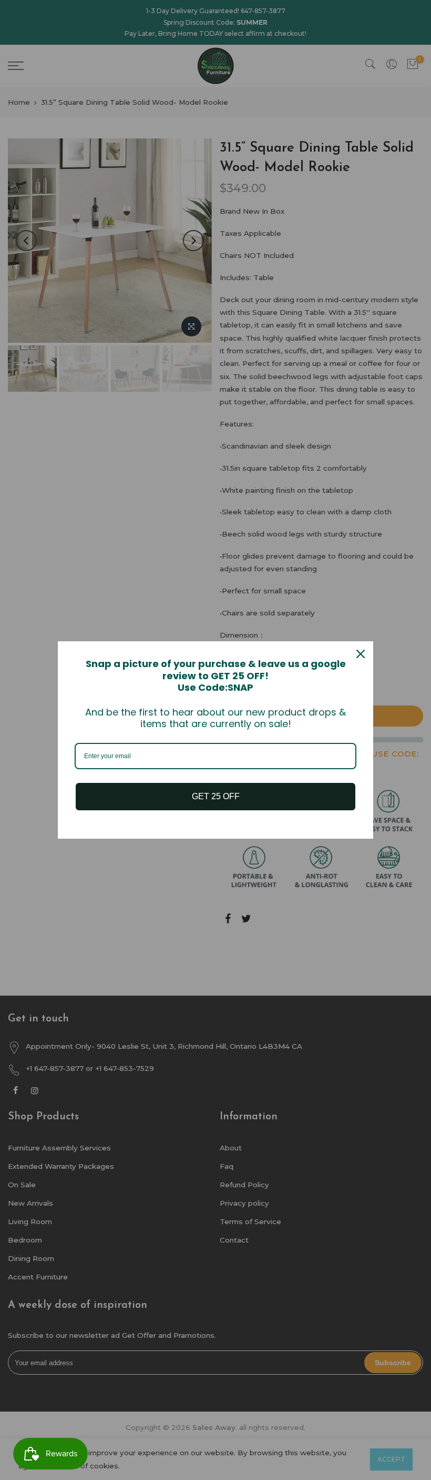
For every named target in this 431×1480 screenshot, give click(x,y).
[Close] (360, 654)
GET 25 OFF (216, 796)
